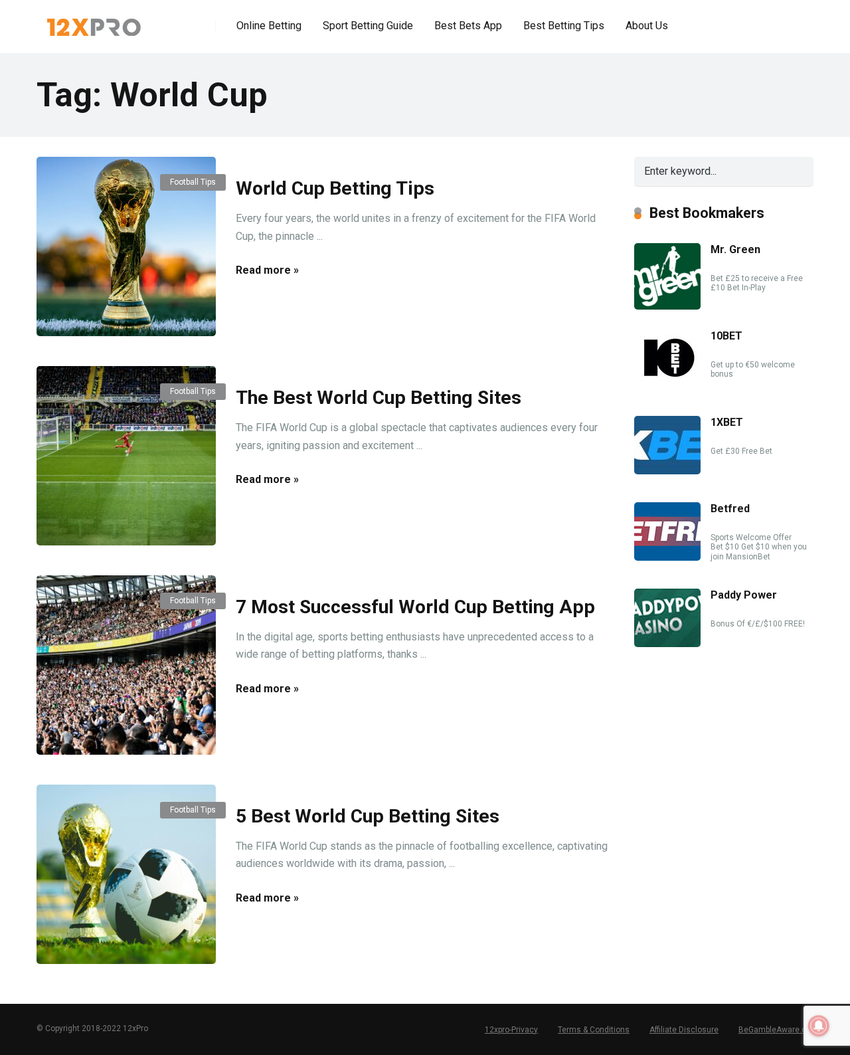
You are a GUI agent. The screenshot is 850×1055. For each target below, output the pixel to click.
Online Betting (268, 25)
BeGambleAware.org (775, 1029)
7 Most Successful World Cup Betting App (415, 607)
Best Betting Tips (563, 25)
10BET (726, 336)
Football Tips (193, 182)
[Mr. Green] (667, 306)
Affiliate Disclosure (684, 1029)
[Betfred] (667, 557)
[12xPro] (94, 21)
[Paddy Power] (667, 643)
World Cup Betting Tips (335, 188)
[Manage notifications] (818, 1025)
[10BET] (667, 384)
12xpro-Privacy (511, 1029)
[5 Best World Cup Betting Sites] (126, 874)
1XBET (727, 422)
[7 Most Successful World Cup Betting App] (126, 665)
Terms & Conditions (594, 1029)
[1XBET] (667, 470)
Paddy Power (744, 595)
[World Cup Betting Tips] (126, 246)
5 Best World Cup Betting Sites (367, 816)
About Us (647, 25)
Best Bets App (468, 25)
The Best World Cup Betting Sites (378, 398)
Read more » (267, 270)
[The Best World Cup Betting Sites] (126, 455)
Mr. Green (735, 249)
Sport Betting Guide (368, 25)
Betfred (730, 508)
